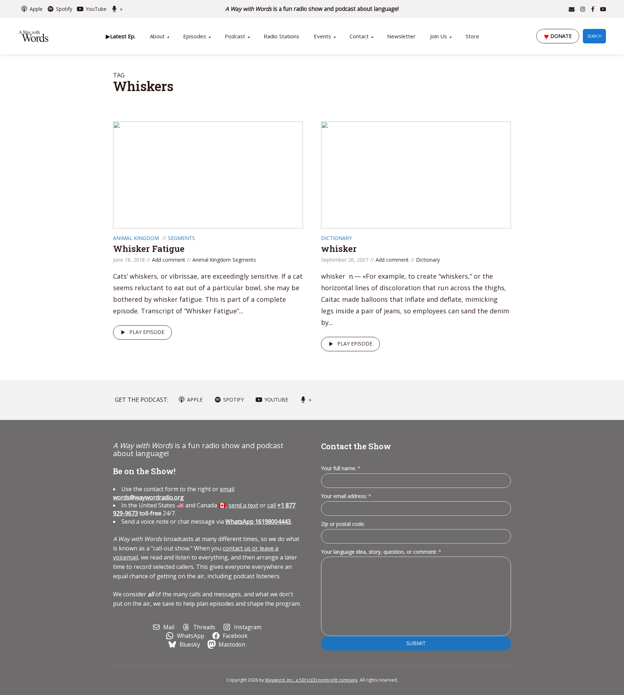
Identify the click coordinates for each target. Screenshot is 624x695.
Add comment (168, 259)
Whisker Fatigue (149, 248)
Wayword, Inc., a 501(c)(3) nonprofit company (311, 680)
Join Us (438, 36)
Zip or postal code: (343, 523)
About (157, 36)
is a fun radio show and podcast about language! (312, 9)
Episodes (194, 36)
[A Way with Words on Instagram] (582, 9)
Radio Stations (281, 36)
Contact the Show (356, 446)
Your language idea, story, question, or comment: (381, 551)
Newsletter (401, 36)
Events (322, 36)
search (594, 36)
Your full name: (340, 469)
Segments (181, 238)
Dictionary (336, 238)
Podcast (235, 36)
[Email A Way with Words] (572, 9)
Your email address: (346, 496)
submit (416, 643)
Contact (359, 36)
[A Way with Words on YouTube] (603, 9)
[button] (121, 36)
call (271, 505)
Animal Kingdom (136, 238)
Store (472, 36)
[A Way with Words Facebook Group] (592, 9)
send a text (243, 505)
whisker (339, 248)
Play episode (146, 332)
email (173, 493)
